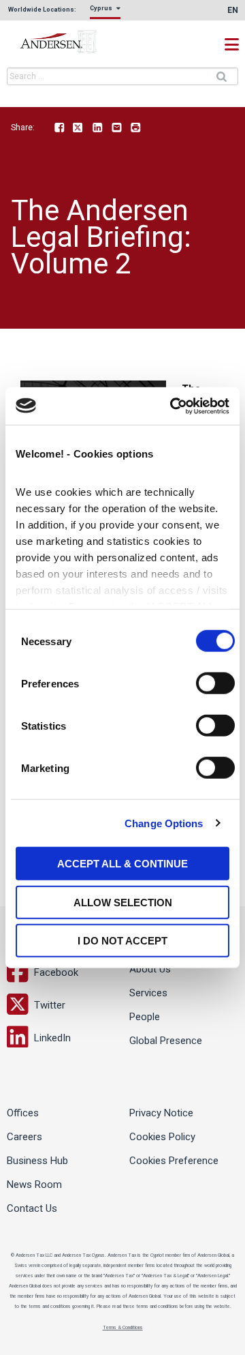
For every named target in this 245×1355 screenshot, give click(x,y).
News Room (34, 1184)
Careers (24, 1137)
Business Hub (37, 1161)
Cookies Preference (173, 1161)
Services (148, 993)
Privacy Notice (161, 1113)
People (144, 1017)
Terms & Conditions (123, 1327)
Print (135, 128)
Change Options (164, 823)
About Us (150, 969)
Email (116, 128)
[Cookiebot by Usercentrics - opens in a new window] (172, 406)
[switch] (215, 683)
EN (232, 10)
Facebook (59, 128)
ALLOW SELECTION (123, 902)
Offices (23, 1113)
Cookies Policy (162, 1137)
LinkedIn (97, 128)
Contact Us (32, 1208)
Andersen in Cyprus (74, 42)
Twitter (78, 128)
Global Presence (165, 1040)
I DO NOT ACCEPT (122, 941)
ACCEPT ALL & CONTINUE (122, 863)
